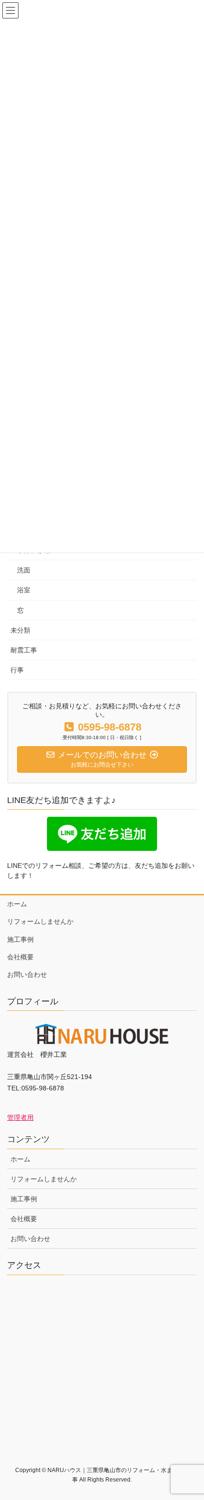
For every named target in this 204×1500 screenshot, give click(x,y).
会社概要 (20, 957)
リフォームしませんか (40, 921)
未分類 (20, 630)
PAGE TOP (189, 1446)
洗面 (23, 570)
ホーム (17, 904)
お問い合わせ (27, 974)
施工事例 (20, 939)
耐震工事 (23, 650)
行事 (17, 670)
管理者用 (20, 1117)
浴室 (23, 590)
